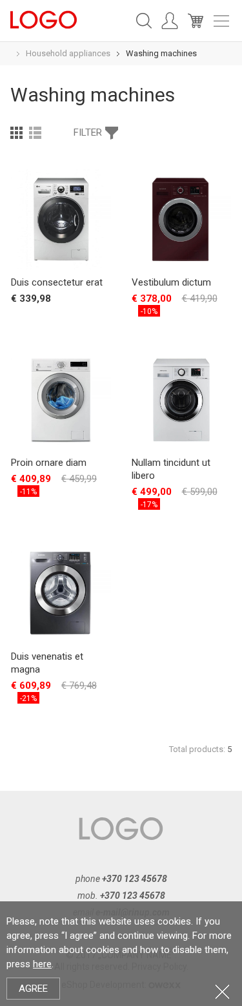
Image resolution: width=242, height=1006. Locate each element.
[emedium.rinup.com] (43, 19)
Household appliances (68, 53)
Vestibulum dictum (171, 282)
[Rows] (35, 132)
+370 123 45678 (134, 879)
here (42, 964)
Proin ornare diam (48, 462)
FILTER (88, 132)
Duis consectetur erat (57, 282)
